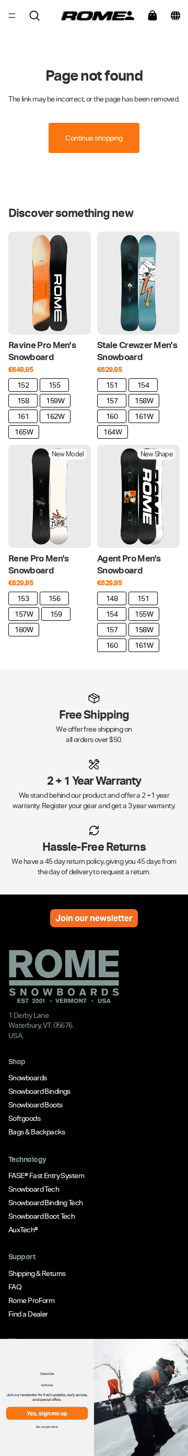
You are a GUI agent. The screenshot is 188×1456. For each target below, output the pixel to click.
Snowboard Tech (33, 1189)
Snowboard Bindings (39, 1092)
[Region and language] (175, 15)
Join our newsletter (94, 918)
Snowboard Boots (35, 1105)
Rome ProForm (31, 1300)
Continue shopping (93, 138)
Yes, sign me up (47, 1413)
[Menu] (12, 16)
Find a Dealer (28, 1314)
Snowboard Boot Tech (41, 1216)
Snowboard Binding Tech (45, 1202)
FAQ (14, 1287)
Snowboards (27, 1078)
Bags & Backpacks (36, 1132)
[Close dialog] (181, 1347)
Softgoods (24, 1119)
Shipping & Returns (37, 1273)
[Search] (34, 15)
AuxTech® (23, 1229)
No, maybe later (47, 1427)
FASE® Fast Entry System (46, 1175)
